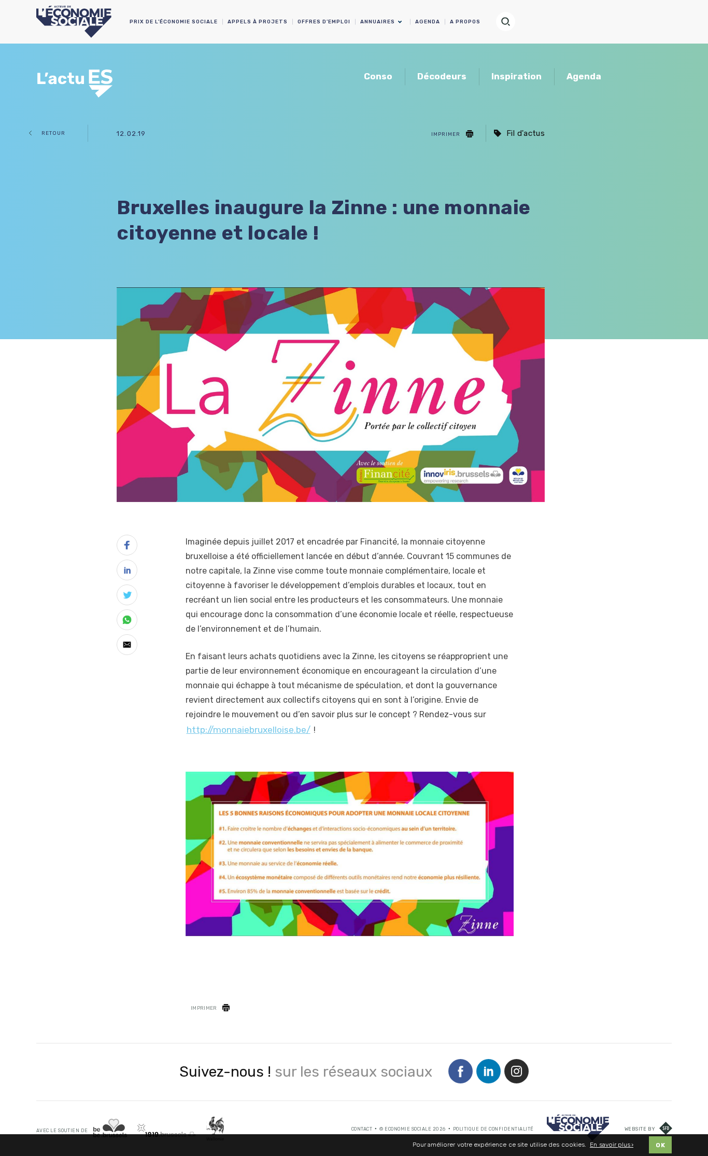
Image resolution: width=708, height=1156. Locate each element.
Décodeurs (441, 76)
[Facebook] (460, 1072)
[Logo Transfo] (76, 77)
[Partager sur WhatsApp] (127, 621)
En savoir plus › (611, 1144)
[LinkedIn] (488, 1072)
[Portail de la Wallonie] (215, 1129)
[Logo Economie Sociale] (73, 22)
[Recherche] (510, 22)
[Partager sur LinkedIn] (127, 572)
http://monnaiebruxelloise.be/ (248, 730)
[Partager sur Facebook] (127, 547)
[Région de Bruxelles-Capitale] (110, 1128)
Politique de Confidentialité (493, 1129)
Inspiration (516, 76)
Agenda (584, 76)
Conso (378, 76)
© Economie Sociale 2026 (412, 1129)
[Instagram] (516, 1072)
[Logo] (578, 1127)
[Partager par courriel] (127, 646)
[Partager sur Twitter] (127, 596)
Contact (362, 1129)
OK (660, 1145)
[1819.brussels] (166, 1130)
